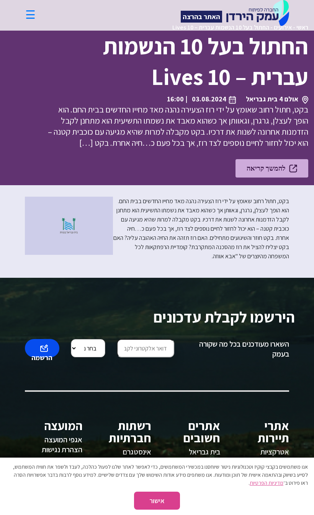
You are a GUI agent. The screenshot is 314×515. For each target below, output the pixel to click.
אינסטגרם (137, 452)
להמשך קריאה (266, 168)
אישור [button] (157, 500)
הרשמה (41, 355)
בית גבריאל (204, 452)
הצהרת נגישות (62, 450)
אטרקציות (274, 452)
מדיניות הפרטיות (266, 482)
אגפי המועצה (63, 440)
